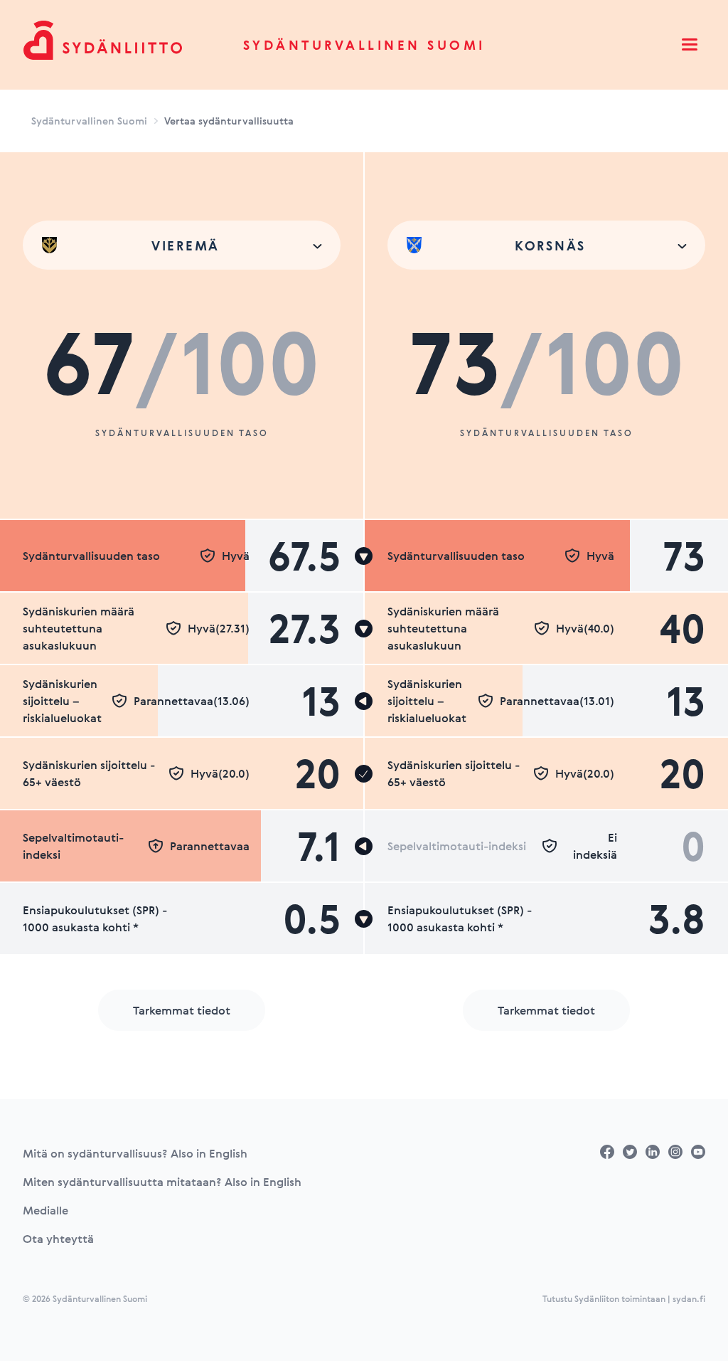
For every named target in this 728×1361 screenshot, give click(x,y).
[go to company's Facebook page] (607, 1152)
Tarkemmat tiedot (181, 1010)
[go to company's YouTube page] (698, 1152)
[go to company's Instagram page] (675, 1152)
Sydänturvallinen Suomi (364, 44)
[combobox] (182, 245)
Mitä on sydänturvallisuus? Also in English (135, 1153)
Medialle (45, 1210)
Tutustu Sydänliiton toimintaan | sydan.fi (623, 1298)
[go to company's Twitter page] (630, 1152)
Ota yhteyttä (58, 1238)
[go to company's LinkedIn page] (653, 1152)
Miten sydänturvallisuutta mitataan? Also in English (162, 1182)
